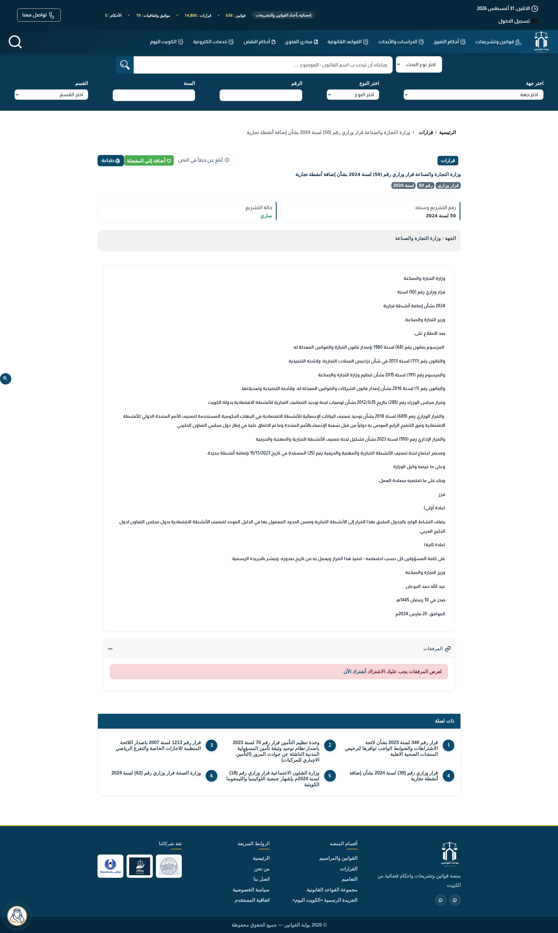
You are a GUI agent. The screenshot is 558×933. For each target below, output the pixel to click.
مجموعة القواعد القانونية (332, 889)
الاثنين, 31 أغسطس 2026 (504, 8)
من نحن (262, 868)
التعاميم (349, 879)
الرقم (296, 83)
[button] (15, 42)
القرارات (348, 868)
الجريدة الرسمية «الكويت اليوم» (324, 900)
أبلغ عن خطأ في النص (200, 160)
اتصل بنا (261, 879)
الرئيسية (447, 132)
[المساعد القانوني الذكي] (17, 916)
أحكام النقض (257, 41)
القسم (81, 83)
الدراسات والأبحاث (398, 41)
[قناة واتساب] (455, 900)
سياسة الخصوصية (251, 889)
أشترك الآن (355, 671)
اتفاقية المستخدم (252, 900)
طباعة (108, 160)
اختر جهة (534, 83)
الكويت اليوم (164, 41)
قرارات (426, 132)
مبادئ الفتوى (299, 41)
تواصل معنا (35, 14)
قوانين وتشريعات (495, 41)
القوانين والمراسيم (338, 858)
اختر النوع (369, 83)
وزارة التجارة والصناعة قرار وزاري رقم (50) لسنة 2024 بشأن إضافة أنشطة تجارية (328, 132)
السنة (189, 83)
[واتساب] (441, 900)
